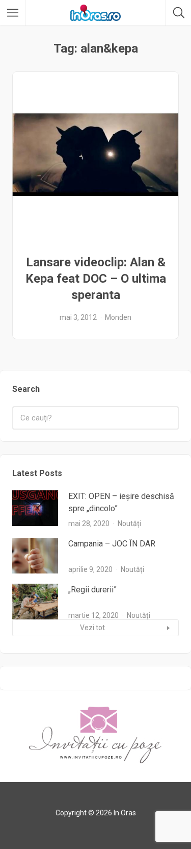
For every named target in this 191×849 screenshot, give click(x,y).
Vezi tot (92, 627)
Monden (118, 317)
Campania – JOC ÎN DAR (111, 543)
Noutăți (129, 523)
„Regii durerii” (92, 589)
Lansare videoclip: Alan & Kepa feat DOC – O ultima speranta (95, 278)
